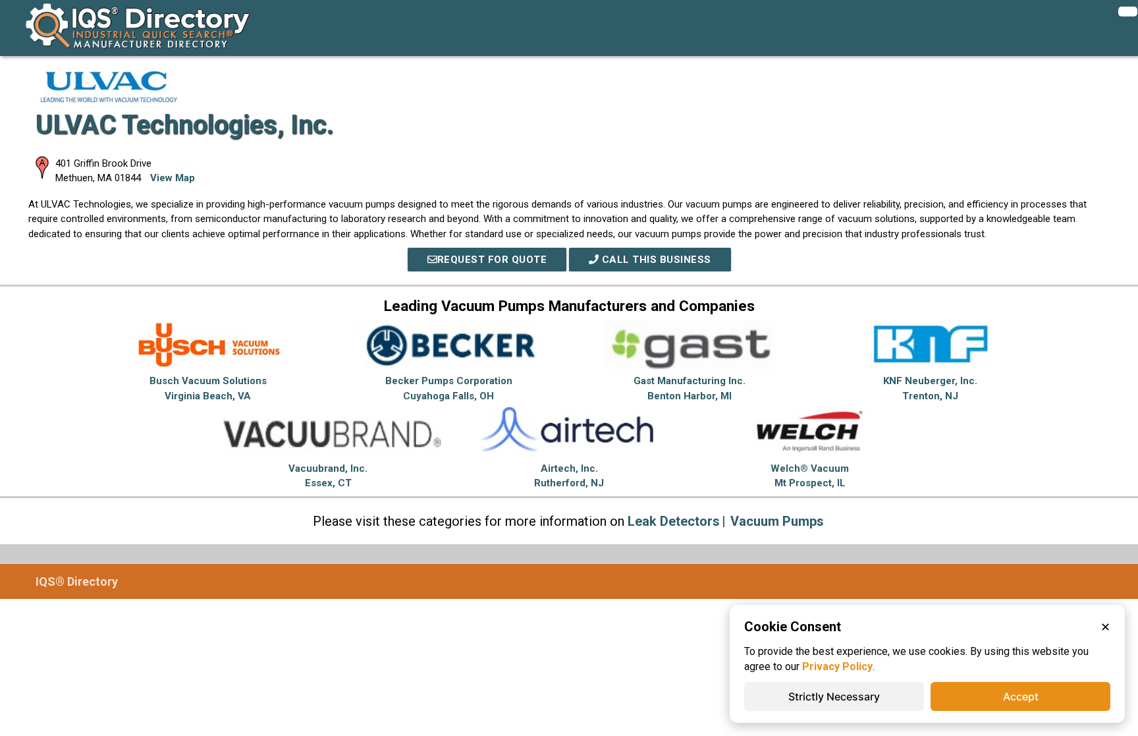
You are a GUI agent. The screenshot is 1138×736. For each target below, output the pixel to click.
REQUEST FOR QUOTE (492, 260)
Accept (1021, 696)
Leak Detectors (674, 521)
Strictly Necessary (834, 696)
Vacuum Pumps (777, 521)
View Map (172, 178)
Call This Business (655, 260)
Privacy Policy (837, 666)
